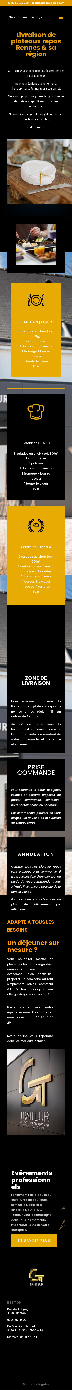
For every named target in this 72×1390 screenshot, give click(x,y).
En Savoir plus (34, 1240)
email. (53, 805)
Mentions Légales (36, 1384)
